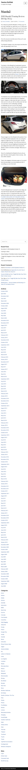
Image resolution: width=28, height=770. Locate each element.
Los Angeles (4, 659)
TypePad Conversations (6, 741)
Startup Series (4, 724)
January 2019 (4, 337)
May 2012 (3, 474)
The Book (3, 734)
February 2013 (4, 452)
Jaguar (2, 646)
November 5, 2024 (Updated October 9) (10, 249)
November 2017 (5, 362)
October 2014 (4, 403)
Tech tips (3, 729)
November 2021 (5, 296)
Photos (2, 702)
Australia (3, 602)
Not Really (3, 693)
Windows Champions (6, 746)
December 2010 (5, 515)
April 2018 (3, 352)
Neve (2, 768)
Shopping (3, 715)
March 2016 (4, 376)
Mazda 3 (17, 74)
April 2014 (3, 418)
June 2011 (3, 501)
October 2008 (4, 579)
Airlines (2, 595)
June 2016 (3, 371)
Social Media (4, 717)
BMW (2, 607)
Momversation (4, 676)
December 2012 (5, 457)
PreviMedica (4, 705)
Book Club (3, 610)
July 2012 (3, 469)
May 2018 (3, 349)
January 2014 (4, 425)
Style (2, 727)
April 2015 (3, 388)
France (2, 629)
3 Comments (21, 21)
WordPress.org (4, 761)
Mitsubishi (3, 673)
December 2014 (5, 398)
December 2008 (5, 574)
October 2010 (4, 520)
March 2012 (4, 479)
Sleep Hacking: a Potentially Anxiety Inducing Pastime (13, 254)
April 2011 (3, 505)
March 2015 (4, 391)
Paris (2, 698)
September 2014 (5, 405)
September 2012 (5, 464)
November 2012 (5, 459)
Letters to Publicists (5, 654)
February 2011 (4, 510)
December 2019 (5, 320)
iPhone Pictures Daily (6, 644)
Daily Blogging (4, 622)
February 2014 (4, 423)
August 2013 (4, 437)
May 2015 (3, 386)
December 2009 (5, 544)
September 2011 (5, 493)
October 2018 (4, 342)
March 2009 (4, 566)
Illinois (2, 639)
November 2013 (5, 430)
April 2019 (3, 330)
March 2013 (4, 449)
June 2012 (3, 471)
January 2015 (4, 396)
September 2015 (5, 379)
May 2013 (3, 444)
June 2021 (3, 298)
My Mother (3, 680)
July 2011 (3, 498)
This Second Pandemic (6, 260)
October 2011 (4, 491)
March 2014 (4, 420)
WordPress (13, 768)
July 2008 (3, 586)
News (2, 688)
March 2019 (4, 332)
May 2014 (3, 415)
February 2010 (4, 540)
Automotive (3, 605)
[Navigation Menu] (25, 3)
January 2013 (4, 454)
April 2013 (3, 447)
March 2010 (4, 537)
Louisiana (3, 661)
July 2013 (3, 440)
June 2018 (3, 347)
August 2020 (4, 308)
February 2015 (4, 393)
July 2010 (3, 527)
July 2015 (3, 381)
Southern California (5, 719)
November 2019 (5, 323)
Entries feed (4, 756)
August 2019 (4, 325)
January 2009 (4, 571)
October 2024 (4, 291)
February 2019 (4, 335)
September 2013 (5, 435)
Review (2, 707)
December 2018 (5, 340)
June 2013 (3, 442)
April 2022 (3, 293)
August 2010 (4, 525)
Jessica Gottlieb (6, 21)
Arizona (3, 600)
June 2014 (3, 413)
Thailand (3, 732)
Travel (2, 739)
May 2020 (3, 315)
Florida (2, 627)
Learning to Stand (5, 251)
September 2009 (5, 552)
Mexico (2, 668)
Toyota (2, 737)
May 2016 (3, 374)
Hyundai (3, 637)
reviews (3, 710)
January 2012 (4, 483)
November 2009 (5, 547)
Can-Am (3, 612)
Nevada (3, 683)
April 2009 (3, 564)
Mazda (2, 663)
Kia (2, 651)
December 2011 (5, 486)
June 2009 (3, 559)
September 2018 (5, 345)
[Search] (25, 241)
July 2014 (3, 410)
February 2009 (4, 569)
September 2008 (5, 581)
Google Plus (4, 632)
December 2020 (5, 303)
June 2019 (3, 327)
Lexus (2, 656)
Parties (2, 700)
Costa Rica (3, 620)
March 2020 (4, 318)
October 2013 (4, 432)
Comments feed (5, 758)
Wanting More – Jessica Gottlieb (8, 282)
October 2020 (4, 306)
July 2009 (3, 557)
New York (3, 685)
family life (3, 624)
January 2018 (4, 359)
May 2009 (3, 561)
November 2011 (5, 488)
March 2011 (4, 508)
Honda (2, 634)
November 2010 (5, 518)
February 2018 (4, 357)
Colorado (3, 615)
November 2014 (5, 401)
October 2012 (4, 462)
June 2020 (3, 313)
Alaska (2, 598)
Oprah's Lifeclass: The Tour (7, 695)
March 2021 (4, 301)
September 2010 (5, 522)
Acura (2, 593)
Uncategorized (4, 744)
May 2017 (3, 367)
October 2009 (4, 549)
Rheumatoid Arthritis (6, 712)
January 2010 (4, 542)
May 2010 (3, 532)
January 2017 (4, 369)
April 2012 (3, 476)
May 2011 (3, 503)
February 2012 (4, 481)
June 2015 (3, 384)
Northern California (5, 690)
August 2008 (4, 583)
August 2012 (4, 466)
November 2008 (5, 576)
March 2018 (4, 354)
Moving (2, 678)
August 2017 (4, 364)
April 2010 (3, 535)
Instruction (3, 641)
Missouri (3, 671)
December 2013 (5, 427)
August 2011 (4, 496)
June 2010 (3, 530)
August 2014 (4, 408)
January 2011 (4, 513)
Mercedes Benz (5, 666)
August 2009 (4, 554)
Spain (2, 722)
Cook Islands (4, 617)
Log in (2, 753)
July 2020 (3, 310)
